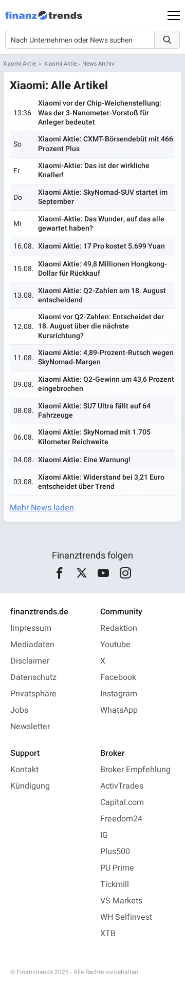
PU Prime (117, 868)
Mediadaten (32, 644)
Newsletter (30, 726)
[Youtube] (104, 573)
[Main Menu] (174, 15)
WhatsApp (119, 710)
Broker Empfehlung (135, 769)
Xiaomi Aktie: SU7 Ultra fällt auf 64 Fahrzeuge (94, 411)
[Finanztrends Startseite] (43, 20)
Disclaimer (29, 661)
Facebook (118, 677)
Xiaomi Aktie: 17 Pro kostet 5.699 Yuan (101, 246)
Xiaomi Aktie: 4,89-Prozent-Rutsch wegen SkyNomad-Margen (106, 357)
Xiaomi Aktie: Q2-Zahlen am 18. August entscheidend (102, 295)
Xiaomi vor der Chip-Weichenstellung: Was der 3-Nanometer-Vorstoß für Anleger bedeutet (99, 112)
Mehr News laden (42, 508)
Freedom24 (121, 819)
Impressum (30, 628)
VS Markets (121, 901)
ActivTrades (121, 786)
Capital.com (122, 802)
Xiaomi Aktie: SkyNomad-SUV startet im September (103, 197)
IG (104, 835)
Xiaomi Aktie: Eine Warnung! (84, 459)
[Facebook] (60, 573)
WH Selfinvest (126, 917)
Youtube (115, 644)
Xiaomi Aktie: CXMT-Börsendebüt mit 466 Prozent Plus (105, 144)
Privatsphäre (33, 694)
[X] (81, 573)
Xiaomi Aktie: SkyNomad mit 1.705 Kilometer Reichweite (94, 437)
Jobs (19, 710)
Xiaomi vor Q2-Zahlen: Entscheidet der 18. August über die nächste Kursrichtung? (101, 326)
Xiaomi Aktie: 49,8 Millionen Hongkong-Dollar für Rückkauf (102, 269)
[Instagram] (125, 573)
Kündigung (30, 786)
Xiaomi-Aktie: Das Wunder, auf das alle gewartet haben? (101, 224)
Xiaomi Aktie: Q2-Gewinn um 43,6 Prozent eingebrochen (106, 384)
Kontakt (24, 769)
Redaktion (118, 628)
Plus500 (115, 851)
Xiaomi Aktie (19, 63)
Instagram (118, 694)
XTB (108, 933)
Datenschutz (33, 677)
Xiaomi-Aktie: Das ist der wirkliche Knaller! (94, 170)
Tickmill (114, 884)
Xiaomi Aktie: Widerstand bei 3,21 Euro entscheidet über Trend (101, 482)
